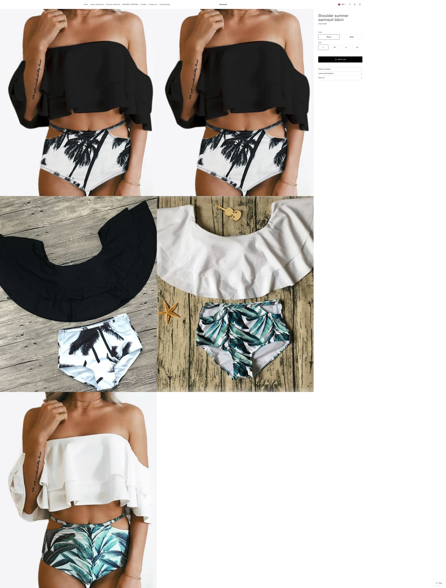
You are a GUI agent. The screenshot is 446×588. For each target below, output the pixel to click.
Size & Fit (321, 78)
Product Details (324, 69)
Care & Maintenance (326, 73)
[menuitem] (86, 4)
